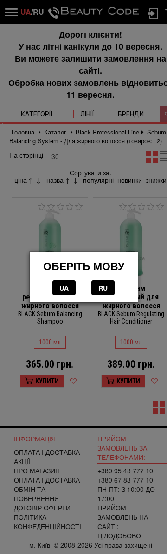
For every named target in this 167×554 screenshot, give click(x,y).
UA (64, 288)
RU (103, 288)
